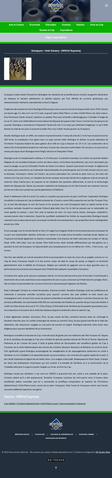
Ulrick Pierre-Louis (49, 403)
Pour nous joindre (86, 434)
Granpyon (81, 403)
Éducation (51, 24)
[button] (106, 5)
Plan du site (40, 434)
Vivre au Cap (96, 24)
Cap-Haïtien (10, 403)
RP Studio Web (103, 452)
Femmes (66, 24)
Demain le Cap (46, 30)
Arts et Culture (16, 24)
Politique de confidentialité (62, 434)
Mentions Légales (22, 434)
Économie (35, 24)
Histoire (80, 24)
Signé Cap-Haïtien (56, 37)
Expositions (66, 30)
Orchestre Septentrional (28, 403)
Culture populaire (67, 403)
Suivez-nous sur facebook (56, 438)
